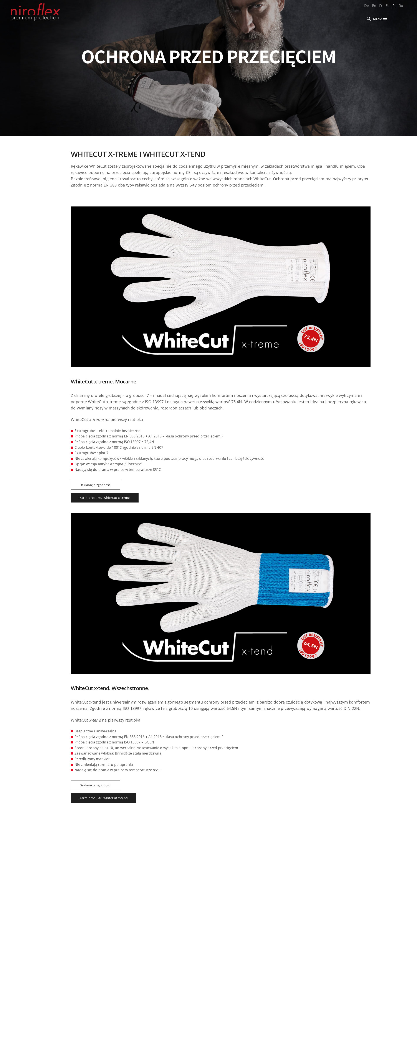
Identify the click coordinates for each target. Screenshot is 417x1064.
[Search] (369, 19)
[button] (95, 485)
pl (393, 5)
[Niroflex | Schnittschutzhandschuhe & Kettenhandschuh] (35, 12)
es (387, 5)
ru (401, 5)
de (366, 5)
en (374, 5)
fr (380, 5)
